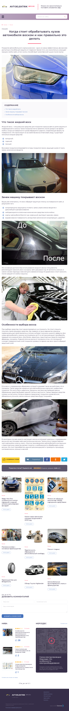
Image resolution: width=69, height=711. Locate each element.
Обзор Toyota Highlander (34, 583)
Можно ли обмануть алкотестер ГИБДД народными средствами (57, 500)
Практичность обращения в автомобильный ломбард (34, 552)
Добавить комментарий (12, 616)
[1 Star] (34, 468)
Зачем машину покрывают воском (16, 112)
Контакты (46, 700)
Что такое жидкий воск (13, 109)
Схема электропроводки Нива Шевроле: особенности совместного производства (24, 667)
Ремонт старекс (54, 549)
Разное (3, 495)
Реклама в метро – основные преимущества (11, 548)
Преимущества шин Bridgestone (9, 581)
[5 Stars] (40, 468)
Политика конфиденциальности (14, 707)
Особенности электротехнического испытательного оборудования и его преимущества (22, 634)
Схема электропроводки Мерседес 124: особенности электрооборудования (50, 660)
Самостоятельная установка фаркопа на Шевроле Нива (22, 650)
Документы (46, 692)
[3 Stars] (37, 468)
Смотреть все (63, 623)
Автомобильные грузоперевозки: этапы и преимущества (57, 583)
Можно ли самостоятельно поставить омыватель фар (51, 6)
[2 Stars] (35, 468)
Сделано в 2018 (53, 705)
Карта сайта (47, 698)
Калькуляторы (47, 696)
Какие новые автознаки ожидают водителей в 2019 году (34, 518)
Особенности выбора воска (14, 114)
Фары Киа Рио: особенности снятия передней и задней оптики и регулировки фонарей (10, 502)
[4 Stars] (38, 468)
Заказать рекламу (48, 694)
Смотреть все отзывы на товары (10, 677)
